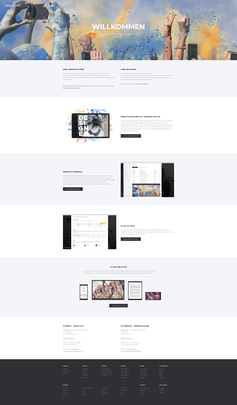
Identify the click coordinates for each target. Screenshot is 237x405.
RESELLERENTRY (125, 369)
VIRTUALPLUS (143, 373)
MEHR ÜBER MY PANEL (130, 239)
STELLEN (161, 371)
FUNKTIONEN (66, 371)
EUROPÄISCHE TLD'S (106, 371)
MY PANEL (65, 388)
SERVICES (142, 392)
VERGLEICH (66, 373)
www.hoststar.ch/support (71, 88)
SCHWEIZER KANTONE (107, 373)
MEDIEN (161, 373)
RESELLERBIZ (124, 371)
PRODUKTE (143, 390)
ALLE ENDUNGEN (105, 369)
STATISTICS (124, 388)
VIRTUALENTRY (144, 369)
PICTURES (104, 392)
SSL (122, 392)
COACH (122, 394)
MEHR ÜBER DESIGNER (130, 136)
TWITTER (161, 390)
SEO (102, 394)
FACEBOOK (162, 388)
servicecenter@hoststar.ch (74, 351)
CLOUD (64, 390)
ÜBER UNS (162, 369)
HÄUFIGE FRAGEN (144, 388)
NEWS (160, 375)
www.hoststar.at (131, 349)
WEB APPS (85, 394)
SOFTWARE (104, 388)
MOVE (83, 392)
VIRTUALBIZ (143, 371)
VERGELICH (85, 377)
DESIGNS (65, 369)
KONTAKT (161, 377)
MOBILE (103, 390)
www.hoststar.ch (142, 84)
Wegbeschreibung (69, 338)
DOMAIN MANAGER (87, 388)
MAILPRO (65, 392)
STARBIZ (84, 371)
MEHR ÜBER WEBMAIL (73, 189)
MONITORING (124, 390)
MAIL (83, 390)
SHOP (64, 394)
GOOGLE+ (161, 392)
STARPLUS (85, 373)
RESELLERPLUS (125, 373)
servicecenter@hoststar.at (132, 351)
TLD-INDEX (104, 375)
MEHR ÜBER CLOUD (118, 305)
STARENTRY (85, 369)
